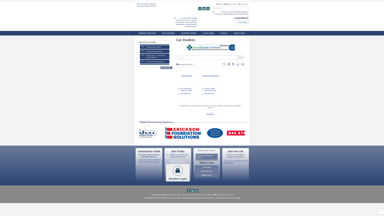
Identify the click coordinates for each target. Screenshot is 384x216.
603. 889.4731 (209, 195)
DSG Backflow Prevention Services (204, 154)
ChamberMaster (229, 198)
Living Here (208, 33)
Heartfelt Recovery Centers (205, 159)
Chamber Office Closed (153, 44)
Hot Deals (213, 105)
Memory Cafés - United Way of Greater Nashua (156, 53)
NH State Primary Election (154, 48)
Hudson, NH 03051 (191, 195)
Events (223, 33)
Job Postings (237, 105)
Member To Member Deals (225, 105)
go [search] (241, 57)
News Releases (195, 105)
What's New (239, 33)
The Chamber (168, 33)
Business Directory (185, 105)
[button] (177, 64)
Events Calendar (205, 105)
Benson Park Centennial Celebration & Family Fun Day (155, 64)
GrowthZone (211, 198)
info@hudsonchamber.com (225, 195)
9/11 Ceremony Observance (155, 59)
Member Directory (147, 33)
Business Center (188, 33)
